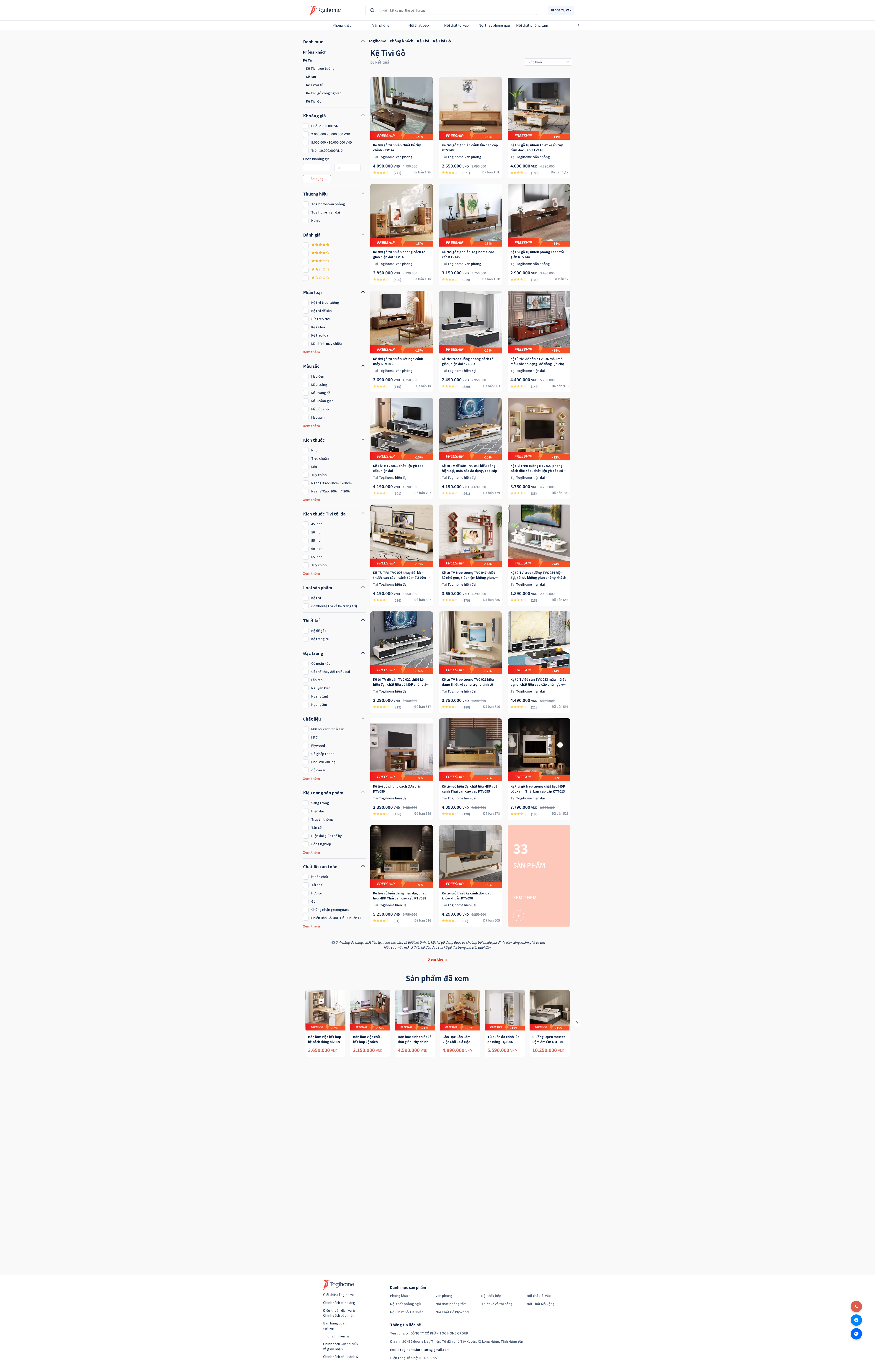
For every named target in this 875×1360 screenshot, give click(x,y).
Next (586, 25)
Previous (288, 25)
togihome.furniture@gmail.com (424, 1349)
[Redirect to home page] (324, 10)
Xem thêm (437, 959)
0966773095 (428, 1357)
